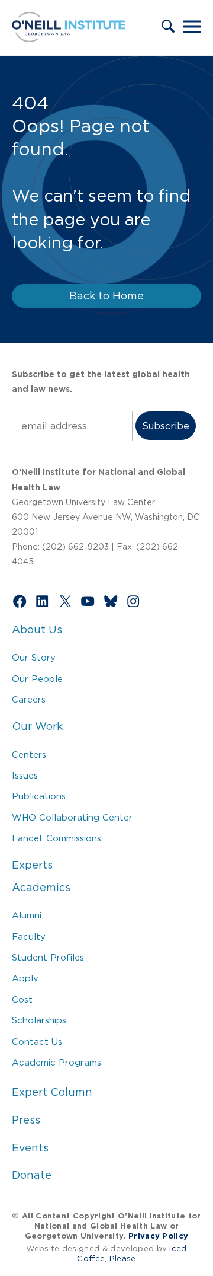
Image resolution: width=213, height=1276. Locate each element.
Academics (41, 888)
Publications (39, 796)
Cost (22, 999)
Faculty (29, 937)
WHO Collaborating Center (72, 817)
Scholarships (39, 1020)
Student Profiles (48, 957)
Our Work (37, 726)
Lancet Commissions (56, 838)
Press (26, 1120)
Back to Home (106, 296)
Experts (32, 865)
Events (30, 1148)
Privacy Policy (158, 1236)
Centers (29, 754)
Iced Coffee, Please (132, 1253)
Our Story (34, 657)
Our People (37, 679)
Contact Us (37, 1041)
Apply (25, 978)
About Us (37, 630)
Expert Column (52, 1092)
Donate (31, 1175)
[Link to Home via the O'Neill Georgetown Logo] (68, 38)
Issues (25, 775)
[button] (168, 27)
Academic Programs (56, 1062)
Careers (29, 699)
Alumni (26, 915)
